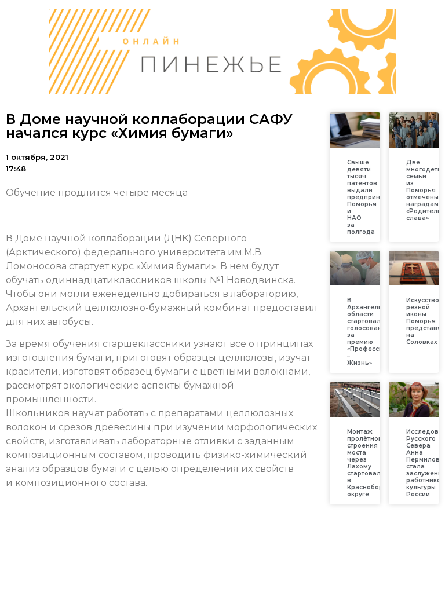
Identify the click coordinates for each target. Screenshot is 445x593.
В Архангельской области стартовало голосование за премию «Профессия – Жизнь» (372, 331)
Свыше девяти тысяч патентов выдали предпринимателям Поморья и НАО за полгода (380, 197)
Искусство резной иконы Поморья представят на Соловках (425, 321)
